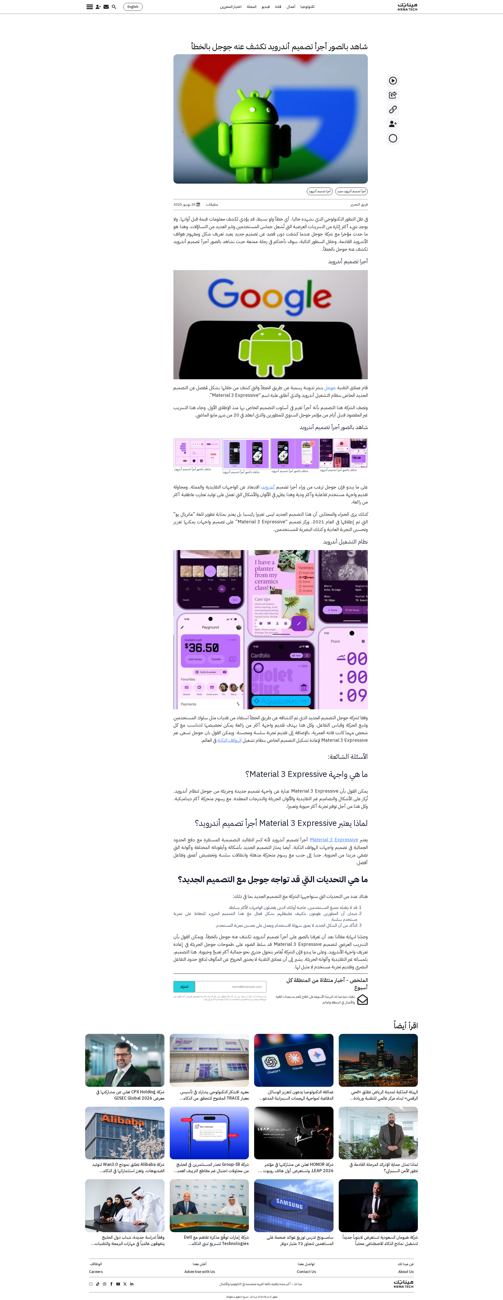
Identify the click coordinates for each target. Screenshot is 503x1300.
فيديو (266, 6)
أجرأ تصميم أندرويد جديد (351, 191)
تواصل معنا (306, 1264)
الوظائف (96, 1264)
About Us (406, 1272)
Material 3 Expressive (334, 839)
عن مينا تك (406, 1264)
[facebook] (111, 1284)
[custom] (132, 1284)
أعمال (291, 6)
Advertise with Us (199, 1272)
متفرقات (212, 204)
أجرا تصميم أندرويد (320, 191)
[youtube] (118, 1284)
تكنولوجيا (307, 6)
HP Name (167, 981)
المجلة (251, 6)
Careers (96, 1272)
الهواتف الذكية (229, 740)
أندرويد (268, 486)
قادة (278, 6)
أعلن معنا (199, 1264)
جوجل (330, 387)
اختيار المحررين (231, 6)
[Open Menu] (89, 6)
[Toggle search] (114, 7)
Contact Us (306, 1272)
